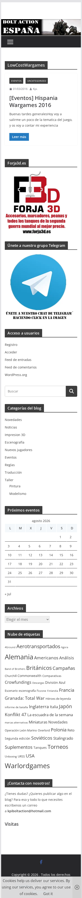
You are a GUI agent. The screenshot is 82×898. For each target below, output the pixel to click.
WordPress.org (16, 375)
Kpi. (35, 89)
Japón (65, 706)
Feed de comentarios (21, 367)
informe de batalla (16, 707)
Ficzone (41, 690)
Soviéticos (41, 738)
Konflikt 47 (15, 715)
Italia (54, 706)
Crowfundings (18, 682)
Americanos (46, 658)
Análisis (66, 657)
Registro (11, 344)
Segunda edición (17, 738)
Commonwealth (29, 676)
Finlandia (52, 690)
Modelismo (17, 493)
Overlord (44, 730)
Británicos (39, 667)
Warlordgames (27, 765)
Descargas (38, 682)
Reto (70, 730)
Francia (66, 690)
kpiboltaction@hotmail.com (29, 811)
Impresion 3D (15, 435)
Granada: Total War (25, 698)
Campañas (64, 668)
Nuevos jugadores (18, 450)
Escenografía (14, 442)
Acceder (11, 352)
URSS (21, 756)
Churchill (11, 676)
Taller (9, 480)
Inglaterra (39, 707)
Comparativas (51, 676)
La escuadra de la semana (50, 714)
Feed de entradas (18, 360)
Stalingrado (63, 738)
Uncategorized (36, 80)
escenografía (27, 691)
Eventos (16, 80)
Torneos (58, 746)
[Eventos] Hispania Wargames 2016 (33, 101)
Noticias (11, 427)
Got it (48, 893)
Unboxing (11, 756)
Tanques (40, 747)
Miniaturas (38, 722)
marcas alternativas (16, 722)
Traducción (13, 472)
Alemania (19, 656)
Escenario (11, 691)
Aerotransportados (38, 646)
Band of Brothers (15, 669)
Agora (64, 647)
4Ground (10, 647)
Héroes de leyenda (58, 699)
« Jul (8, 594)
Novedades (13, 420)
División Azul (55, 682)
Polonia (59, 730)
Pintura (14, 486)
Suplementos (19, 747)
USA (30, 756)
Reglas (10, 465)
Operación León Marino (21, 730)
